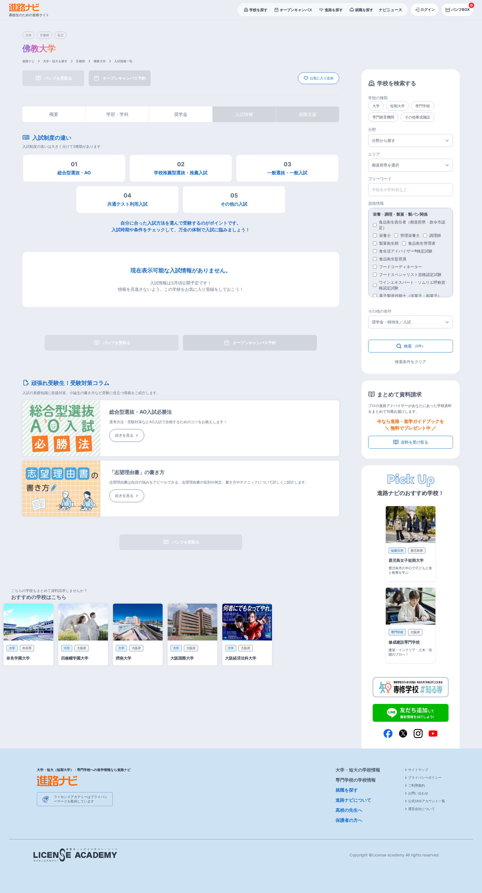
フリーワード (380, 178)
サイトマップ (418, 770)
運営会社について (421, 809)
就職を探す (347, 790)
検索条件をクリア (410, 361)
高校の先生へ (349, 810)
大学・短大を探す (55, 61)
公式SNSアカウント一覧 (426, 801)
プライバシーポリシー (425, 777)
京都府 (80, 61)
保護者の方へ (349, 820)
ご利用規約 (416, 785)
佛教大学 (99, 61)
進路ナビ (28, 61)
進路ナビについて (353, 800)
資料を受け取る (414, 442)
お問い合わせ (418, 793)
